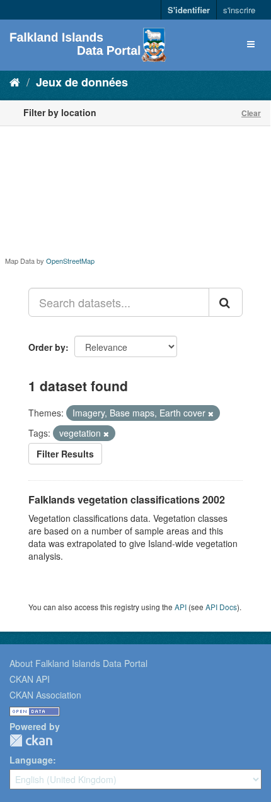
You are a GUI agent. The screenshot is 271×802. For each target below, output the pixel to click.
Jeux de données (82, 82)
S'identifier (189, 10)
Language (31, 759)
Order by (47, 347)
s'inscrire (239, 10)
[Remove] (211, 413)
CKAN (30, 740)
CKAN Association (45, 694)
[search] (226, 302)
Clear (251, 113)
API (181, 606)
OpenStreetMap (70, 261)
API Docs (221, 606)
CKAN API (29, 679)
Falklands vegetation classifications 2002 (126, 499)
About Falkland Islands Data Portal (78, 663)
